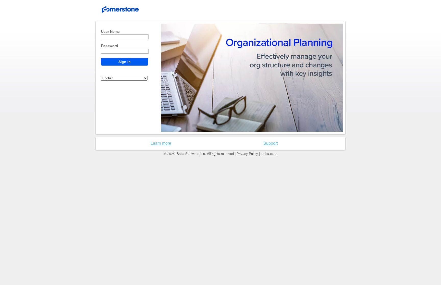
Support (270, 143)
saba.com (269, 153)
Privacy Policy (247, 153)
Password (109, 46)
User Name (110, 31)
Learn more (161, 143)
